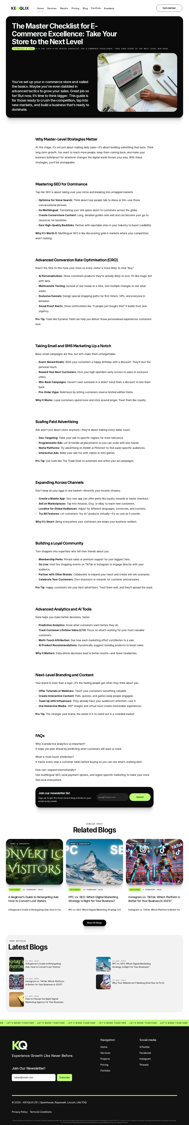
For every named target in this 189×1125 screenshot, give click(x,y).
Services (105, 1052)
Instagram (145, 1058)
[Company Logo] (50, 1045)
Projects (105, 1058)
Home (103, 1046)
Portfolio (105, 1070)
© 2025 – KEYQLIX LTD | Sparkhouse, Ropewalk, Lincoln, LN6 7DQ (49, 1102)
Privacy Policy (20, 1111)
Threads (144, 1064)
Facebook (145, 1052)
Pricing (104, 1064)
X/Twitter (145, 1046)
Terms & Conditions (41, 1111)
